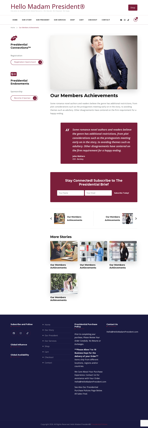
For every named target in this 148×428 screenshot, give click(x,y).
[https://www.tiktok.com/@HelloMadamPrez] (27, 333)
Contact (106, 20)
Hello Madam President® (48, 6)
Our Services (60, 20)
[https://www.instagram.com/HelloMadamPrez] (21, 333)
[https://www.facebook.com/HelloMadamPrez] (14, 333)
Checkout (92, 20)
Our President (43, 20)
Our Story (27, 20)
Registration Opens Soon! (25, 62)
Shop (132, 7)
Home (15, 20)
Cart (81, 20)
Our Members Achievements (58, 266)
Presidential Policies (99, 424)
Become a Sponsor (22, 98)
